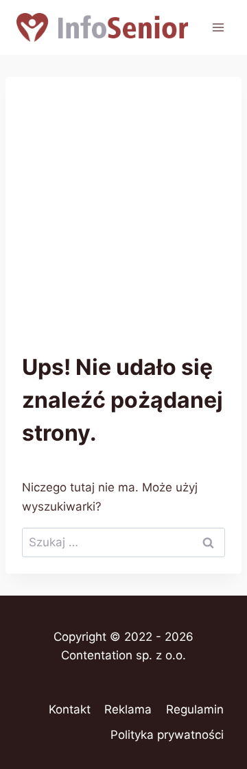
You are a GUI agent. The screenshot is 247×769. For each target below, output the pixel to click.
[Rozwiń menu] (218, 27)
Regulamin (195, 709)
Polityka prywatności (167, 735)
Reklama (128, 709)
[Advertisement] (123, 223)
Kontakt (70, 709)
